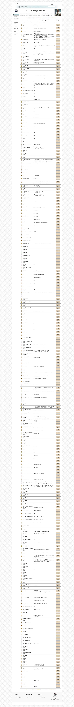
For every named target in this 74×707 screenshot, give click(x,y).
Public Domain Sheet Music (30, 697)
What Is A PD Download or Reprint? (40, 22)
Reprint (58, 24)
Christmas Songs (16, 36)
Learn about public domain (18, 697)
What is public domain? (18, 699)
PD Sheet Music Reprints (42, 697)
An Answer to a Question (30, 699)
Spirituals (15, 31)
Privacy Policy (46, 703)
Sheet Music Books (16, 18)
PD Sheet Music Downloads (42, 699)
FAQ (34, 703)
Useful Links (39, 703)
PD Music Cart (16, 14)
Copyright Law (52, 4)
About (57, 4)
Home (39, 4)
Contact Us (29, 703)
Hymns (15, 34)
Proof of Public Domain (30, 696)
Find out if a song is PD (18, 696)
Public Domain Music (45, 4)
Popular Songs (16, 28)
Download (58, 25)
